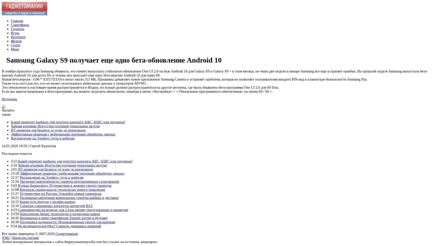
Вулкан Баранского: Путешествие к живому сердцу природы (65, 185)
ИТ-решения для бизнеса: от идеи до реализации (48, 130)
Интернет (18, 37)
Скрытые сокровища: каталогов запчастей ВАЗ (56, 206)
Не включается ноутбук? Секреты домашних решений (59, 226)
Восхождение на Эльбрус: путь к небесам (42, 138)
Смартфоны (20, 25)
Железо (16, 41)
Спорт (15, 45)
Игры (15, 33)
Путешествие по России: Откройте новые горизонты (60, 194)
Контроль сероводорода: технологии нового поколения (62, 190)
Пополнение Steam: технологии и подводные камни (60, 214)
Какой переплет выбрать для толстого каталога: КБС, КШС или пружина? (68, 122)
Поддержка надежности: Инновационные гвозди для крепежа (67, 222)
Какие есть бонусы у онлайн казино (47, 202)
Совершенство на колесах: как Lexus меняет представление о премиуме (73, 210)
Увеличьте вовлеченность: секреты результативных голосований (69, 181)
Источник (9, 99)
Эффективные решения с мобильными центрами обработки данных (63, 134)
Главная (17, 21)
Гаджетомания (66, 234)
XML (6, 238)
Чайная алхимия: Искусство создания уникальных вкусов (55, 126)
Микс (15, 49)
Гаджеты (17, 29)
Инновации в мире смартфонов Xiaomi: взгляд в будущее (64, 218)
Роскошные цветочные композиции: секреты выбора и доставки (69, 198)
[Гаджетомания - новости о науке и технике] (24, 14)
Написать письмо (25, 238)
